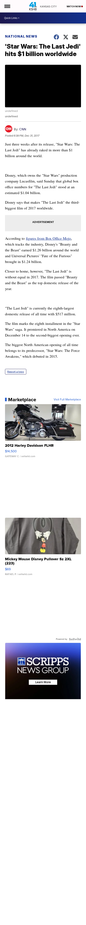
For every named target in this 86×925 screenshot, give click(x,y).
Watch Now (74, 6)
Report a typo (15, 371)
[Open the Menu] (7, 6)
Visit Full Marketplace (67, 399)
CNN (22, 129)
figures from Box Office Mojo (48, 238)
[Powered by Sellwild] (75, 639)
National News (21, 36)
